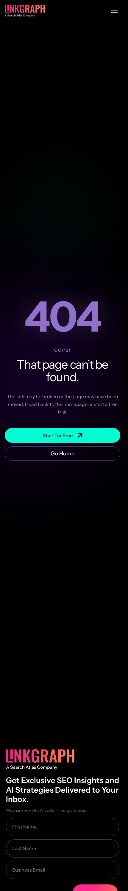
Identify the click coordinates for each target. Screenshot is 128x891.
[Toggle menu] (114, 11)
